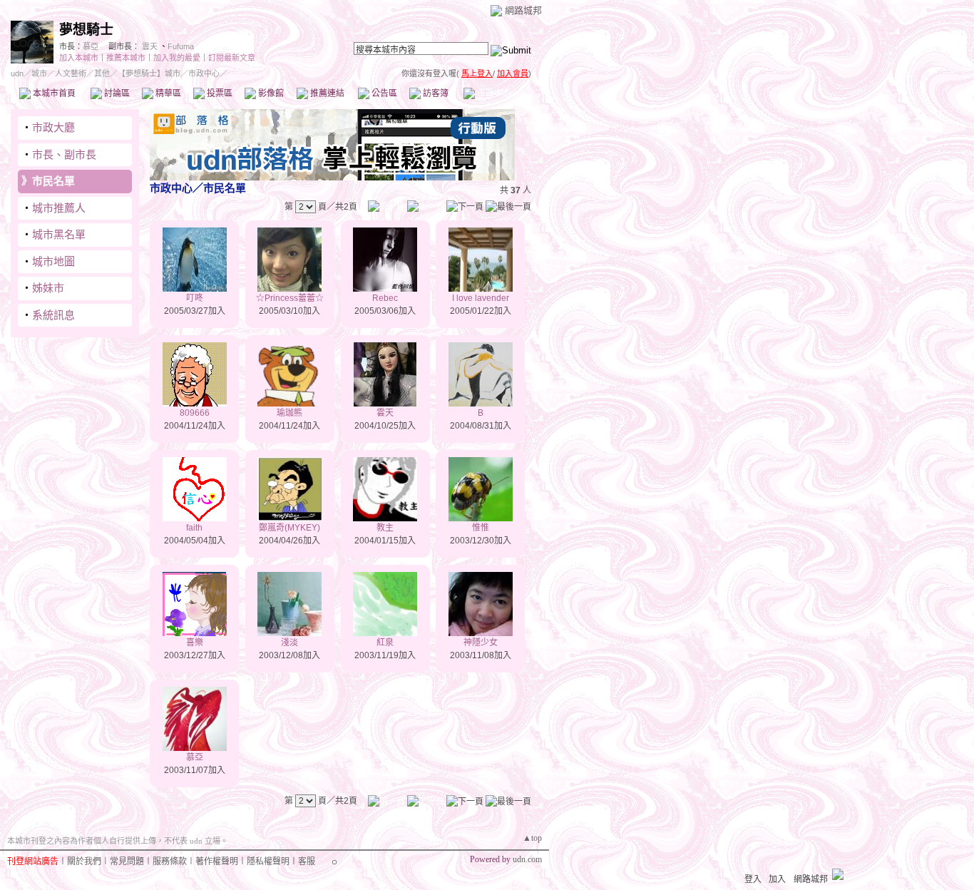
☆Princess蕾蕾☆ (290, 298)
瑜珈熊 (289, 413)
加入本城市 (78, 57)
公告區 (383, 93)
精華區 (167, 93)
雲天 (150, 46)
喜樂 (194, 643)
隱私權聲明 (268, 861)
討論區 (116, 93)
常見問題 (127, 861)
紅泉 (385, 643)
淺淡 (289, 643)
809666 (195, 413)
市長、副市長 (64, 154)
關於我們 (84, 861)
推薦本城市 (125, 57)
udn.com (527, 859)
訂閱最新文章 (231, 57)
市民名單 (53, 181)
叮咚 (194, 298)
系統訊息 (53, 315)
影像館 (270, 93)
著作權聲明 (216, 861)
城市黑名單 (59, 234)
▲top (532, 838)
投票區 (218, 93)
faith (194, 528)
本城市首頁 (53, 93)
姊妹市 (48, 288)
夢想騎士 (86, 29)
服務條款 (170, 861)
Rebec (385, 298)
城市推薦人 (59, 208)
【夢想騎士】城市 (149, 73)
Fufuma (181, 46)
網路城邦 (523, 10)
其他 (102, 73)
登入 (753, 879)
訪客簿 (434, 93)
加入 (777, 879)
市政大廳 (53, 127)
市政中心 (498, 93)
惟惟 (480, 528)
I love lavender (480, 298)
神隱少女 (480, 643)
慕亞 (90, 46)
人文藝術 (70, 73)
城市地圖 (53, 261)
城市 (39, 73)
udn (17, 73)
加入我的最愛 (176, 57)
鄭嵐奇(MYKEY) (289, 528)
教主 (385, 528)
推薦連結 (326, 93)
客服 (306, 861)
